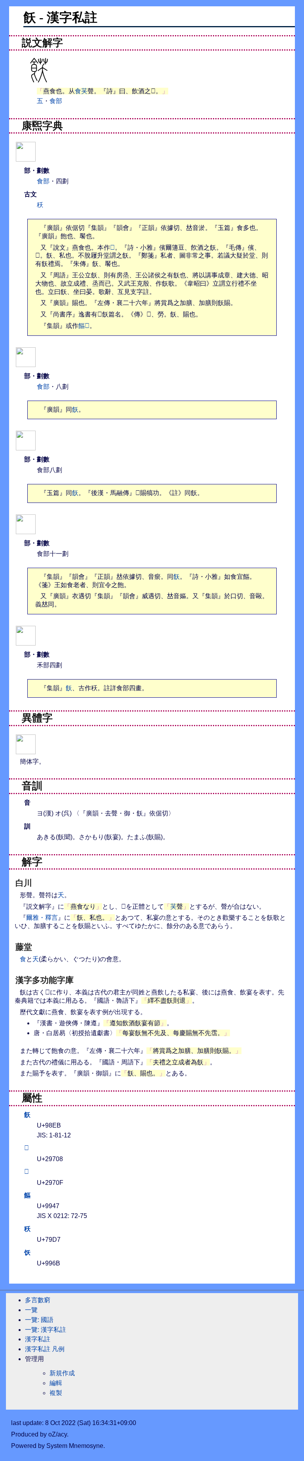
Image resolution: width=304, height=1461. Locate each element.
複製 (55, 1392)
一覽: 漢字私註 (45, 1329)
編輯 (55, 1383)
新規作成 (62, 1373)
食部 (55, 101)
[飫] (25, 156)
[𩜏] (25, 445)
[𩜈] (25, 362)
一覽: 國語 (39, 1319)
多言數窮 (37, 1300)
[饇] (25, 529)
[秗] (25, 640)
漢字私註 (37, 1339)
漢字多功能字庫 (44, 980)
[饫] (25, 749)
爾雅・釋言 (42, 917)
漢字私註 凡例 (45, 1349)
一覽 (31, 1310)
